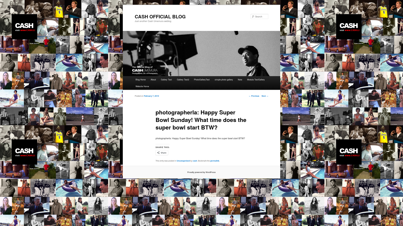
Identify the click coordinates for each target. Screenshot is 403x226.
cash (195, 160)
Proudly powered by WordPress (201, 172)
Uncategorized (183, 160)
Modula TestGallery (256, 79)
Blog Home (141, 79)
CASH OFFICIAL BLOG (160, 16)
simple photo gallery (224, 79)
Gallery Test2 (183, 79)
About (153, 79)
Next (265, 95)
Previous (254, 95)
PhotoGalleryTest (202, 79)
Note (240, 79)
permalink (214, 160)
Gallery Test (166, 79)
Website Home (142, 86)
